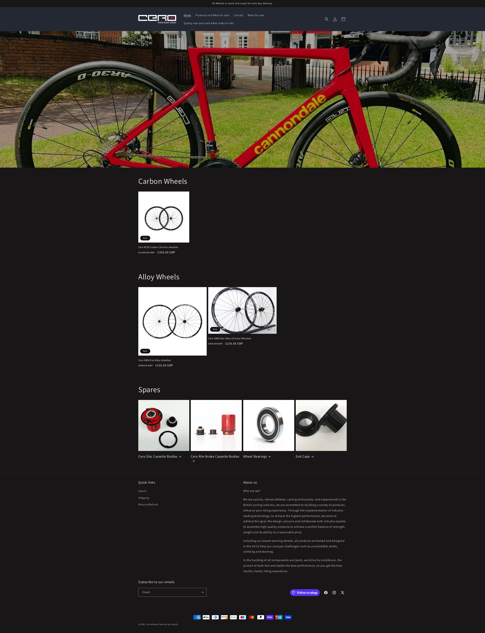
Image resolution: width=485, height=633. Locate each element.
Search (142, 491)
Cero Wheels (152, 624)
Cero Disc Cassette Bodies (157, 456)
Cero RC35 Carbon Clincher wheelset (158, 247)
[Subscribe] (202, 592)
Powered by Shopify (168, 624)
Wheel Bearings (255, 456)
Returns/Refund (148, 504)
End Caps (303, 456)
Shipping (143, 497)
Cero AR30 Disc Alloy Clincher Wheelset (229, 338)
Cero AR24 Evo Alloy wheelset (154, 360)
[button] (326, 19)
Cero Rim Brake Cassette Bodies (215, 456)
